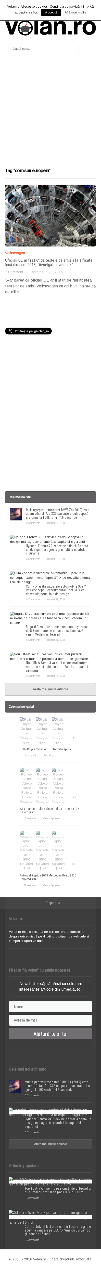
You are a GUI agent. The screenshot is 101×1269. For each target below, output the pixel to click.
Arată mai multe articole (50, 689)
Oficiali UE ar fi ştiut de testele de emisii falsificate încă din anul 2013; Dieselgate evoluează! (48, 262)
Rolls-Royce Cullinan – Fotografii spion (45, 749)
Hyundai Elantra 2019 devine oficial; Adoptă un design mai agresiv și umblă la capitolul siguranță (57, 549)
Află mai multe (75, 12)
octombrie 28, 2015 (47, 272)
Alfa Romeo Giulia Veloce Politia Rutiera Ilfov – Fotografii (49, 810)
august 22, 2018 (55, 599)
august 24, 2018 (55, 522)
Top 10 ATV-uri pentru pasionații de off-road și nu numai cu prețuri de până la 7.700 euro (58, 1190)
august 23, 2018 (55, 558)
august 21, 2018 (55, 639)
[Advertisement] (50, 113)
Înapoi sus (53, 903)
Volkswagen (15, 253)
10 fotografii (30, 818)
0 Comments (33, 522)
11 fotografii (29, 755)
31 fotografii (30, 885)
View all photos (51, 755)
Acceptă (51, 12)
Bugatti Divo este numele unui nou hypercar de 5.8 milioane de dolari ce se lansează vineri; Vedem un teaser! (57, 630)
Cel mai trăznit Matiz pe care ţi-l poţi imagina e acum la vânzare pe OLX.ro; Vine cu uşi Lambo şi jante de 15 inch (58, 1230)
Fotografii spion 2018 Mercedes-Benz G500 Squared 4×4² (48, 877)
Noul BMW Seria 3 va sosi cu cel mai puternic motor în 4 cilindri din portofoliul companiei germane (58, 666)
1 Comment (14, 272)
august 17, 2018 (55, 675)
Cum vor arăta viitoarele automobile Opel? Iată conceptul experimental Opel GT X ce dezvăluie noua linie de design (56, 590)
